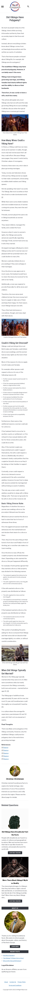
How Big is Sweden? (9, 955)
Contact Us (13, 982)
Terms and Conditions (15, 985)
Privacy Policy (22, 982)
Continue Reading (15, 852)
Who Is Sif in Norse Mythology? (12, 961)
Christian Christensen (15, 779)
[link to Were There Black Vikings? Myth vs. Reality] (15, 867)
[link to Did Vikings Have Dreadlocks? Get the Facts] (15, 818)
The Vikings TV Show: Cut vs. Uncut (13, 958)
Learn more (15, 946)
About (6, 982)
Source (5, 747)
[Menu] (2, 7)
